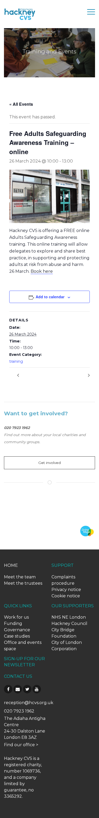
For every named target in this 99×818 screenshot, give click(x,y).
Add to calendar (50, 296)
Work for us (16, 617)
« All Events (21, 104)
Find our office (19, 744)
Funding (13, 623)
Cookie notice (65, 595)
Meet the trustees (23, 583)
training (16, 361)
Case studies (17, 636)
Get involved (49, 463)
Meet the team (20, 576)
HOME (11, 565)
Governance (17, 629)
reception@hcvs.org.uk (28, 702)
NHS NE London (68, 617)
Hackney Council (69, 623)
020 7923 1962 (19, 711)
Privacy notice (66, 589)
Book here (42, 271)
